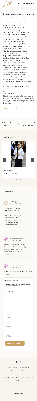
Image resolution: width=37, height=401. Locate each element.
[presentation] (18, 154)
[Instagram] (20, 362)
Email (8, 326)
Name (8, 317)
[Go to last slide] (4, 160)
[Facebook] (16, 362)
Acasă (9, 368)
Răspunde (7, 228)
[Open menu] (33, 3)
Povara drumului (29, 124)
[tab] (16, 179)
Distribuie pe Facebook (11, 109)
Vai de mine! (8, 170)
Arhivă (14, 368)
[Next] (32, 160)
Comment (10, 291)
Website (9, 336)
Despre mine (15, 371)
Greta (14, 18)
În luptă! (6, 124)
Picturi (24, 371)
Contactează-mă (24, 368)
